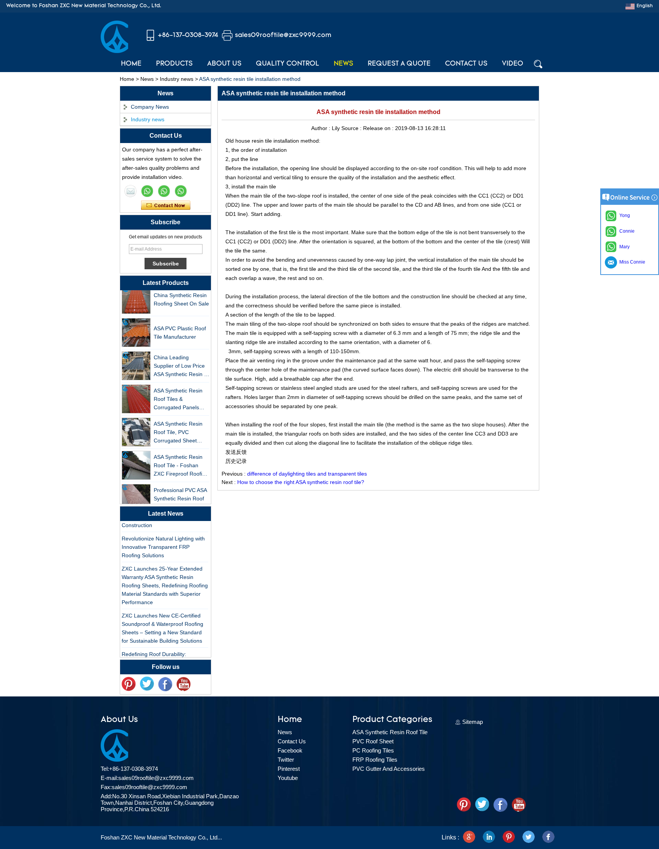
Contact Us (466, 64)
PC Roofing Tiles (373, 750)
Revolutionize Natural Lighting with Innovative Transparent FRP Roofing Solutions (163, 542)
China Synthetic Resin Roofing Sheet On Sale (181, 295)
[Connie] (164, 191)
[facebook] (548, 837)
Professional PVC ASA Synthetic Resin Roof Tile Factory (180, 493)
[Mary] (147, 191)
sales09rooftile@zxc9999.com (283, 35)
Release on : (379, 128)
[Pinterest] (509, 837)
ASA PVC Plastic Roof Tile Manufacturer (180, 328)
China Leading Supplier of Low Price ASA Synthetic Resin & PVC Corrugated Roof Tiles (180, 362)
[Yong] (181, 191)
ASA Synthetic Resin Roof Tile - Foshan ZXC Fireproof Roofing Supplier (181, 461)
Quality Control (287, 64)
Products (174, 64)
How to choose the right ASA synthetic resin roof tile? (300, 482)
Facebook (290, 750)
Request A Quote (399, 64)
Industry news (176, 79)
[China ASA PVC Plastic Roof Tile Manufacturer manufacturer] (136, 328)
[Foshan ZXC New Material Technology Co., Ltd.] (114, 51)
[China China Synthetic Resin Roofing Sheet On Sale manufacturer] (136, 294)
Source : (352, 128)
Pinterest (289, 768)
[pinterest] (128, 684)
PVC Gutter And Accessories (388, 768)
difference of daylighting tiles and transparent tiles (307, 474)
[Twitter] (146, 684)
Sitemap (472, 722)
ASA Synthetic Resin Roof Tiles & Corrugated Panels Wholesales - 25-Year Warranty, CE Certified (180, 395)
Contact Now (165, 206)
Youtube (288, 778)
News (343, 64)
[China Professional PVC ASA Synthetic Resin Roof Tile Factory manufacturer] (136, 493)
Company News (150, 107)
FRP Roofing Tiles (374, 759)
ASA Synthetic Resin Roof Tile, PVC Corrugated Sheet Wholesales (178, 428)
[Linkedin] (489, 837)
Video (512, 64)
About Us (224, 64)
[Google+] (469, 837)
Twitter (286, 759)
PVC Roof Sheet (373, 741)
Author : (321, 128)
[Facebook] (165, 684)
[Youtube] (183, 684)
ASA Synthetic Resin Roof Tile (390, 732)
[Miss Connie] (130, 191)
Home (131, 64)
